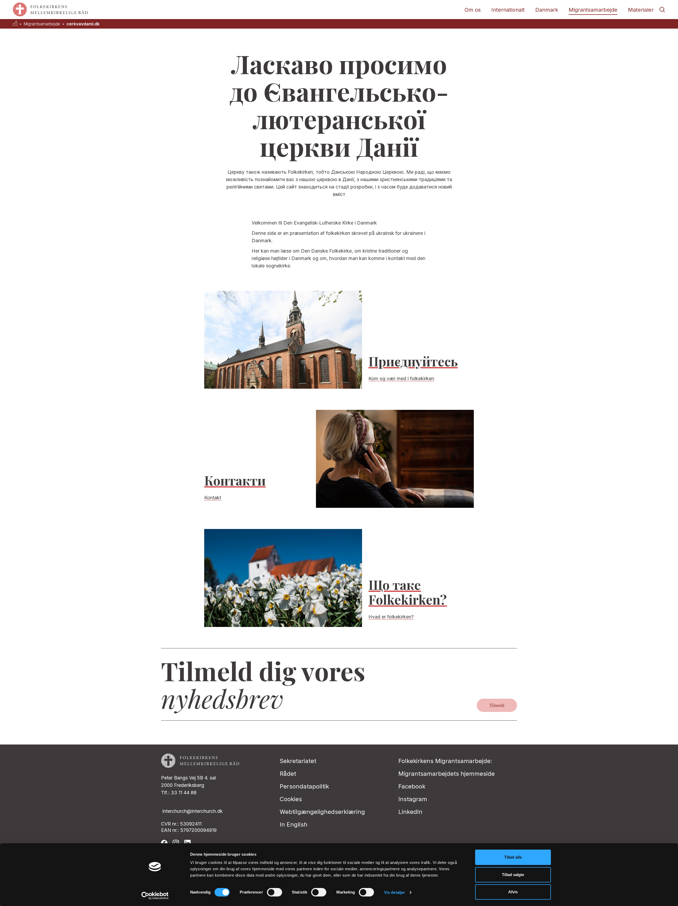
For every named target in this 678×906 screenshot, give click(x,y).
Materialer (641, 10)
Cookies (291, 799)
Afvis (513, 892)
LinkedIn (410, 812)
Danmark (546, 10)
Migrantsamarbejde (593, 10)
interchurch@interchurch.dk (192, 811)
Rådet (288, 773)
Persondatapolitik (304, 786)
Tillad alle (513, 857)
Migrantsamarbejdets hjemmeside (446, 773)
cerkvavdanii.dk (83, 23)
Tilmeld (496, 705)
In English (293, 824)
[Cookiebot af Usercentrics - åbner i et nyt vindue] (155, 896)
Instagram (412, 799)
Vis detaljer (394, 892)
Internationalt (508, 10)
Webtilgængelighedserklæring (322, 812)
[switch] (274, 892)
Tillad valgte (513, 874)
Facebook (411, 786)
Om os (473, 10)
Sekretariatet (298, 761)
